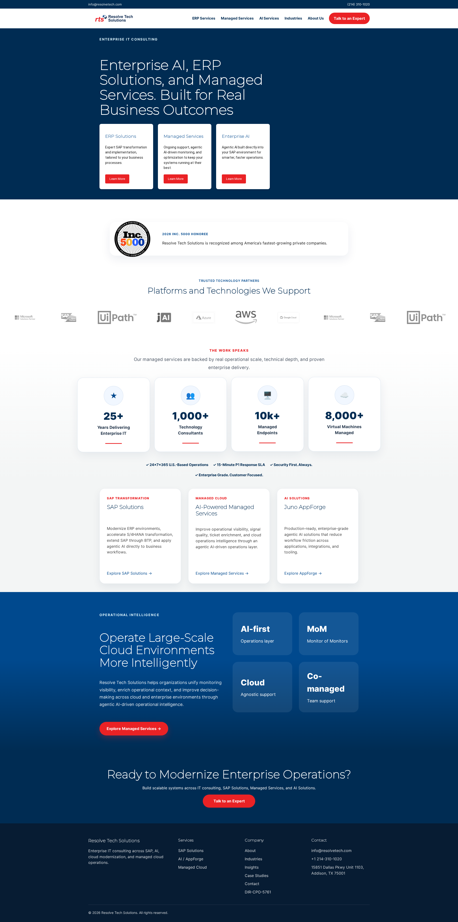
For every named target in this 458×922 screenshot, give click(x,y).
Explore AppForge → (303, 573)
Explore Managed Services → (222, 573)
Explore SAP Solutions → (129, 573)
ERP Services (203, 18)
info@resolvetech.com (105, 4)
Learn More (117, 179)
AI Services (269, 18)
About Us (316, 18)
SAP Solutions (190, 850)
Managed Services (237, 18)
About (250, 850)
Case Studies (256, 875)
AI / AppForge (190, 858)
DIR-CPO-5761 (258, 892)
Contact (252, 883)
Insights (252, 867)
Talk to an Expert (349, 18)
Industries (293, 18)
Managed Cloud (192, 867)
